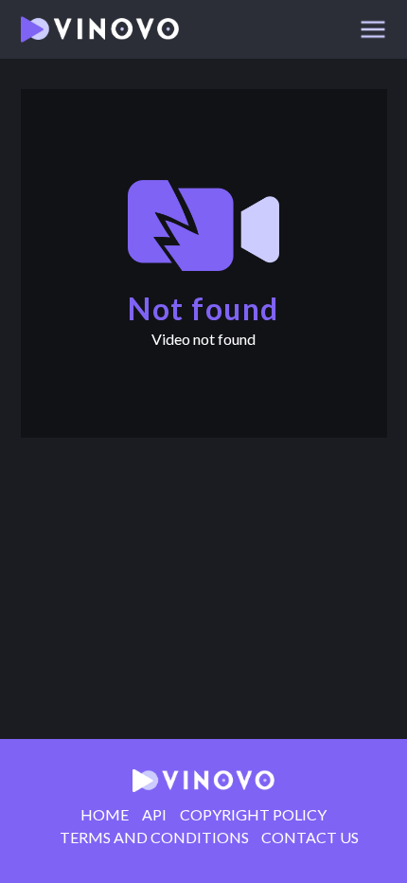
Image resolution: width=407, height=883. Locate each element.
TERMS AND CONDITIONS (154, 837)
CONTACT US (310, 837)
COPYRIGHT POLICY (253, 814)
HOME (104, 814)
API (154, 814)
